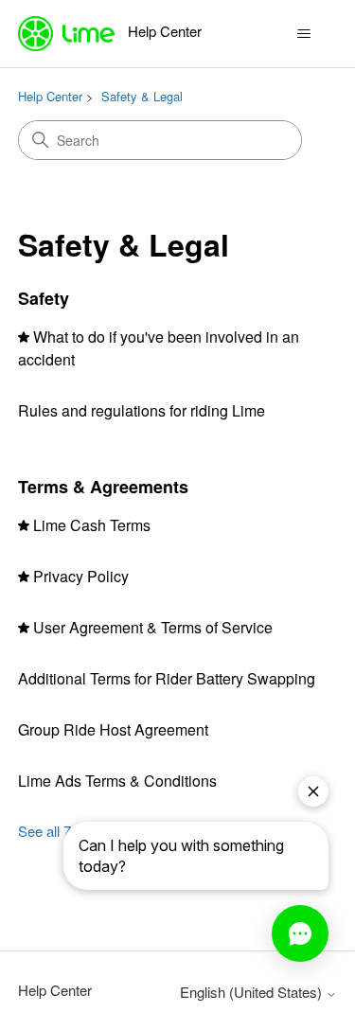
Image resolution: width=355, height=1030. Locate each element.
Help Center (50, 96)
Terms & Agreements (103, 486)
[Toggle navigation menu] (303, 34)
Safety (43, 298)
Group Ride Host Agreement (113, 729)
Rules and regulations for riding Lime (141, 410)
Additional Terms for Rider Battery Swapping (166, 678)
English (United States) (253, 992)
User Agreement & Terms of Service (153, 627)
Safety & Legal (142, 96)
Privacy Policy (81, 576)
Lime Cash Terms (92, 525)
